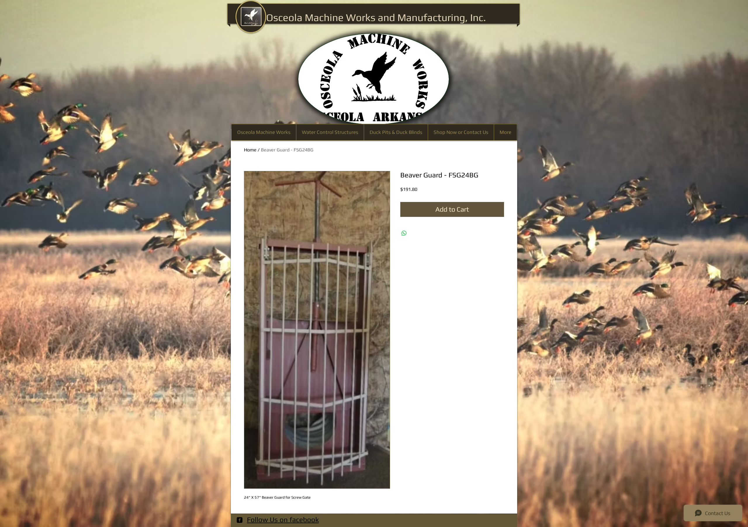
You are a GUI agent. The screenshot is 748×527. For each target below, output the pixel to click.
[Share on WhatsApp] (404, 233)
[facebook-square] (240, 520)
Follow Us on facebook (283, 519)
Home (250, 150)
